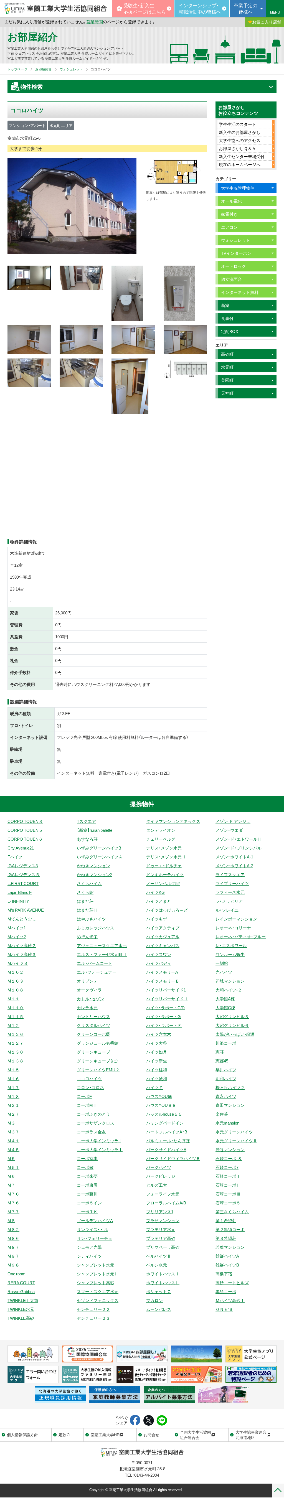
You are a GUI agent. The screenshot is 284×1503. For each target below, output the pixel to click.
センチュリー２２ (93, 1309)
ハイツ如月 (156, 1052)
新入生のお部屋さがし (239, 132)
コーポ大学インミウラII (99, 1141)
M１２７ (15, 1043)
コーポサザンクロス (95, 1123)
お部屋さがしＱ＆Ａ (237, 148)
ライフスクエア (230, 874)
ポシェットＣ (158, 1291)
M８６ (13, 1238)
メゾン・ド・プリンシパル (238, 848)
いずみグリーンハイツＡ (100, 857)
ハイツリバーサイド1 (166, 990)
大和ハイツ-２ (228, 990)
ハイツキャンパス (162, 945)
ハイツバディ (158, 963)
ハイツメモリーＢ (162, 981)
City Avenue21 (20, 848)
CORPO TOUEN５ (25, 830)
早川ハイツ (225, 1070)
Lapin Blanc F (19, 892)
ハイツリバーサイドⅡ (167, 999)
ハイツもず (156, 919)
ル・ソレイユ (227, 910)
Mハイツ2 (16, 937)
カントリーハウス (93, 1016)
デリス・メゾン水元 (164, 848)
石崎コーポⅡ (227, 1185)
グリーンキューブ (93, 1052)
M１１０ (15, 1007)
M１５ (13, 1070)
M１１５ (15, 1016)
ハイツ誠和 (156, 1078)
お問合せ (151, 1434)
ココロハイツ (89, 1078)
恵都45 (221, 1061)
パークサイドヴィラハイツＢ (173, 1158)
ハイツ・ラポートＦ (164, 1025)
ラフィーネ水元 (230, 892)
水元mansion (227, 1123)
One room (16, 1274)
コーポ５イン (89, 1203)
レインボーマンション (236, 919)
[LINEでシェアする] (162, 1421)
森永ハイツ (225, 1096)
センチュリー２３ (93, 1318)
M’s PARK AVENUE (25, 910)
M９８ (13, 1265)
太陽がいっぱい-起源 (234, 1034)
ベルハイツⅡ (158, 1256)
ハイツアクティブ (162, 928)
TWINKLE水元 (20, 1309)
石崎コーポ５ (227, 1203)
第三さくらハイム (232, 1212)
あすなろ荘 (87, 839)
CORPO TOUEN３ (25, 821)
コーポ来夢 (87, 1176)
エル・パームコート (94, 963)
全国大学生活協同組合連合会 (195, 1434)
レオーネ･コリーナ (233, 928)
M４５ (13, 1149)
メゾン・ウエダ (229, 830)
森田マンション (230, 1105)
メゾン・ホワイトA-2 (234, 866)
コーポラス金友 (91, 1132)
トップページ (17, 69)
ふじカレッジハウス (95, 928)
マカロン (154, 1300)
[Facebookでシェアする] (135, 1421)
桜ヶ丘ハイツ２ (230, 1087)
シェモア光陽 (89, 1247)
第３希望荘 (225, 1238)
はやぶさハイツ (91, 919)
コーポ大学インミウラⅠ (100, 1149)
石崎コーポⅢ (227, 1194)
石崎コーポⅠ (227, 1176)
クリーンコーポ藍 (93, 1034)
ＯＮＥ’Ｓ (224, 1309)
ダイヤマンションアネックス (173, 821)
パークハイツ (158, 1167)
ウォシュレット (71, 69)
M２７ (13, 1114)
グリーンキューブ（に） (97, 1061)
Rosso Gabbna (21, 1291)
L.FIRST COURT (23, 883)
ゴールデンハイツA (95, 1220)
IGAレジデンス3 (22, 866)
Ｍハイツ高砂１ (230, 1300)
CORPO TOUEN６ (25, 839)
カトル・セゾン (90, 999)
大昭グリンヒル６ (232, 1025)
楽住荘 (221, 1114)
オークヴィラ (89, 990)
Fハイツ (14, 857)
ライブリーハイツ (232, 883)
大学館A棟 (225, 999)
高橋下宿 (223, 1274)
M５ (11, 1158)
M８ (11, 1220)
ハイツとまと (158, 901)
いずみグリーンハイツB (99, 848)
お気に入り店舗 (266, 22)
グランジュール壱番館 (97, 1043)
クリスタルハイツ (93, 1025)
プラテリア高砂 (160, 1238)
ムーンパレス (158, 1309)
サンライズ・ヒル (92, 1229)
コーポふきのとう (93, 1114)
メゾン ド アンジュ (232, 821)
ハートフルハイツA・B (166, 1132)
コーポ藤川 (87, 1194)
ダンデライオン (160, 830)
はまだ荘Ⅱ (87, 910)
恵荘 (219, 1052)
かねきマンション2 (94, 874)
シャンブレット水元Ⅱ (97, 1274)
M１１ (13, 999)
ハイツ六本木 (158, 1034)
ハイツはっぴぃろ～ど (167, 910)
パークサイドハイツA (166, 1149)
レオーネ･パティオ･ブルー (240, 937)
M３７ (13, 1132)
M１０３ (15, 981)
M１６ (13, 1078)
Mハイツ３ (17, 963)
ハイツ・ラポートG (163, 1016)
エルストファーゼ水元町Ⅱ (102, 954)
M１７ (13, 1087)
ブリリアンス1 (159, 1212)
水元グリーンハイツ (234, 1132)
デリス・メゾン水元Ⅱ (166, 857)
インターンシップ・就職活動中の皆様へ (200, 8)
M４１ (13, 1141)
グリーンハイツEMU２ (98, 1070)
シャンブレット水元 (95, 1265)
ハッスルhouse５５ (164, 1114)
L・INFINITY (18, 901)
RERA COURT (21, 1283)
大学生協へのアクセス (239, 140)
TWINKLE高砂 (20, 1318)
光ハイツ (223, 972)
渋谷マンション (230, 1149)
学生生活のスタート (237, 124)
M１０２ (15, 972)
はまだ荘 (85, 901)
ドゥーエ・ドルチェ (164, 866)
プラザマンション (162, 1220)
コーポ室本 (87, 1158)
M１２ (13, 1025)
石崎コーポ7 (227, 1167)
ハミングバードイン (165, 1123)
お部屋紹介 (32, 36)
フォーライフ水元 (162, 1194)
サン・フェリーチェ (94, 1238)
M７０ (13, 1194)
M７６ (13, 1203)
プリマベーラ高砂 (162, 1247)
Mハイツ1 (16, 928)
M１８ (13, 1096)
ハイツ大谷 (156, 1043)
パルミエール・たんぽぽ (168, 1141)
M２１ (13, 1105)
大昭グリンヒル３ (232, 1016)
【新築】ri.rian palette (94, 830)
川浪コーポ (225, 1043)
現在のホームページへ (239, 164)
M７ (11, 1185)
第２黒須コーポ (230, 1229)
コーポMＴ (87, 1105)
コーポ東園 (87, 1185)
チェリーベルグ (160, 839)
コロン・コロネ (90, 1087)
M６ (11, 1176)
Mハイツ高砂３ (21, 954)
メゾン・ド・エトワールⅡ (238, 839)
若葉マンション (230, 1247)
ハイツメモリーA (162, 972)
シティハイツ (89, 1256)
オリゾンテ (87, 981)
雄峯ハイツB (227, 1265)
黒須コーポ (225, 1291)
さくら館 (85, 892)
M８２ (13, 1229)
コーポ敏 (85, 1167)
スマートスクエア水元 (97, 1291)
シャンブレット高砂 (95, 1283)
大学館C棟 (225, 1007)
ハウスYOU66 (159, 1096)
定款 (62, 1434)
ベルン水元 (156, 1265)
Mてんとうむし (21, 919)
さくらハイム (89, 883)
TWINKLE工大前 (22, 1300)
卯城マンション (230, 981)
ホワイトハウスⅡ (162, 1283)
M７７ (13, 1212)
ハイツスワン (158, 954)
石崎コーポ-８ (228, 1158)
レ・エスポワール (231, 945)
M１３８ (15, 1061)
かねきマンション (93, 866)
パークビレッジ (160, 1176)
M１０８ (15, 990)
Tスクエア (86, 821)
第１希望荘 (225, 1220)
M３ (11, 1123)
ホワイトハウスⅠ (162, 1274)
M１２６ (15, 1034)
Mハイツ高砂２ (21, 945)
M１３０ (15, 1052)
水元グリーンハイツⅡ (236, 1141)
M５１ (13, 1167)
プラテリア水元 (160, 1229)
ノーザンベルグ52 (163, 883)
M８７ (13, 1247)
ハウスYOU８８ (161, 1105)
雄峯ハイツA (227, 1256)
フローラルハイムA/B (166, 1203)
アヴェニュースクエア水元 (102, 945)
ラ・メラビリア (229, 901)
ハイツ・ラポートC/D (165, 1007)
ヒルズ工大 (156, 1185)
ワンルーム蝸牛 (230, 954)
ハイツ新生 (156, 1061)
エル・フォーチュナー (96, 972)
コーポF (84, 1096)
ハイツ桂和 (156, 1070)
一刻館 (221, 963)
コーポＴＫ (87, 1212)
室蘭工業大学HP (105, 1434)
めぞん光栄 (87, 937)
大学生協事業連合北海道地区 (251, 1434)
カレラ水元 (87, 1007)
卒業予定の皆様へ (245, 8)
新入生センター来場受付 (242, 156)
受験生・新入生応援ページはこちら (144, 8)
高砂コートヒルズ (232, 1283)
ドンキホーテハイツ (165, 874)
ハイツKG (155, 892)
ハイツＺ (154, 1087)
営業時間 (94, 22)
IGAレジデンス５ (23, 874)
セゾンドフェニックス (97, 1300)
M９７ (13, 1256)
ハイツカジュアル (162, 937)
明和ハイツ (225, 1078)
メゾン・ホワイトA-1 (234, 857)
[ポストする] (148, 1421)
